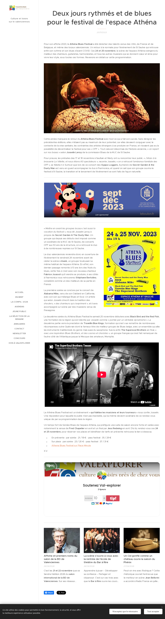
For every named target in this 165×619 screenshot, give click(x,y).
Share (50, 593)
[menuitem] (19, 292)
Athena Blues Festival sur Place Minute (71, 445)
